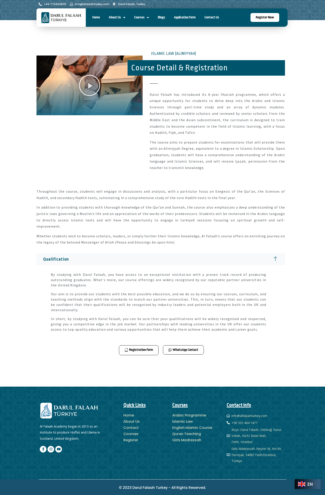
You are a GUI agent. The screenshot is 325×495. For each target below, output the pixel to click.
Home (96, 17)
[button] (89, 85)
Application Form (185, 17)
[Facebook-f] (43, 449)
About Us (115, 17)
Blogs (161, 17)
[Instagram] (51, 449)
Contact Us (212, 17)
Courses (139, 17)
